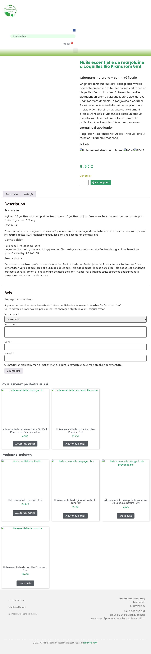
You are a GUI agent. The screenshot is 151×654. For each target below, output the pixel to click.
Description (12, 194)
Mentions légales (17, 607)
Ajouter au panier (100, 182)
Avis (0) (28, 194)
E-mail (9, 353)
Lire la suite (125, 515)
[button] (75, 50)
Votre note (11, 314)
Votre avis (11, 324)
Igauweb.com (90, 642)
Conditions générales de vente (24, 613)
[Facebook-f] (74, 30)
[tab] (12, 194)
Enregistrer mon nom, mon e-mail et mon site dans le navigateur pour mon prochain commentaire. (64, 365)
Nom (8, 342)
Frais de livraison (17, 600)
